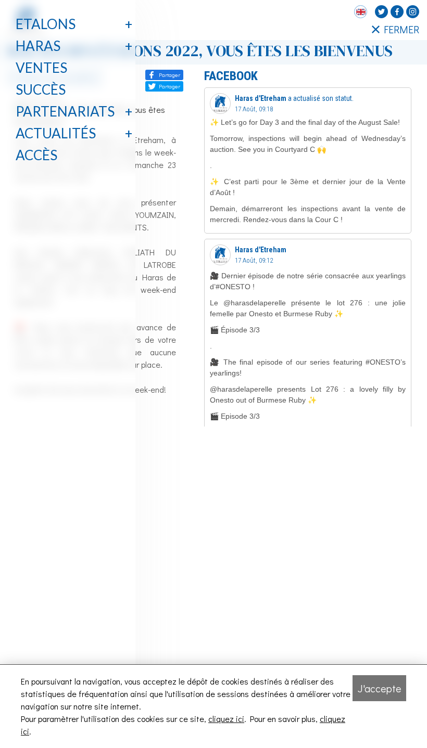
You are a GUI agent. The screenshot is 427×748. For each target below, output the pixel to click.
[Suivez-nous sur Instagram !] (412, 11)
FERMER (401, 29)
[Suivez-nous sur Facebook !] (397, 11)
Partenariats (65, 111)
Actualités (56, 133)
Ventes (41, 67)
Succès (41, 89)
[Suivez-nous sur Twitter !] (381, 11)
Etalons (46, 24)
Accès (36, 155)
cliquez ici (226, 718)
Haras (38, 45)
